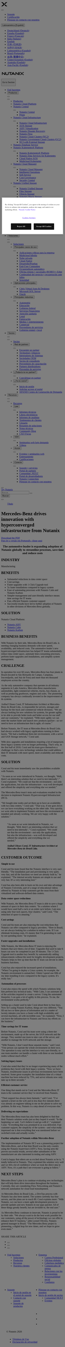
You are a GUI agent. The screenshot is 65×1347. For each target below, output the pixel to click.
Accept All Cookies (43, 226)
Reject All (21, 226)
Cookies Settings (29, 218)
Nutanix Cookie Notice (27, 210)
